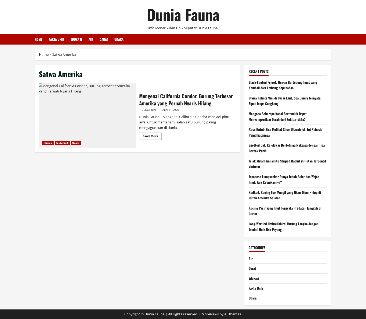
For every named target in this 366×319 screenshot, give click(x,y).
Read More (152, 137)
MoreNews (210, 314)
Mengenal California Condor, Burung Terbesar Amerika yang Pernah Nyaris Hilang (87, 115)
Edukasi (76, 39)
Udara (118, 39)
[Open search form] (330, 39)
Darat (104, 39)
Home (38, 39)
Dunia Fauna (183, 14)
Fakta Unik (56, 39)
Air (91, 39)
